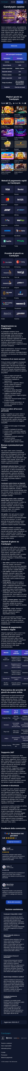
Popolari (3, 103)
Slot (23, 103)
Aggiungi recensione (14, 841)
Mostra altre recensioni (14, 902)
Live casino (10, 103)
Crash (16, 103)
